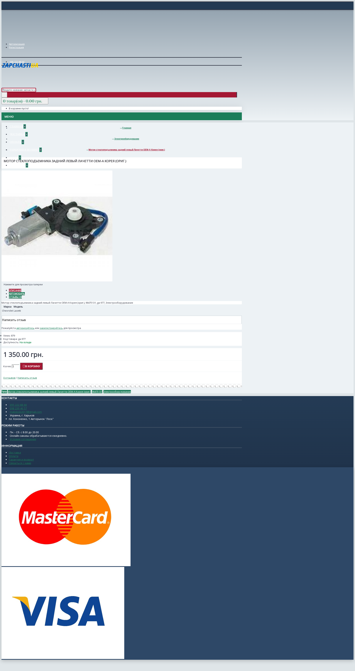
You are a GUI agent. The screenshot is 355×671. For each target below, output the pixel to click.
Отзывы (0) (15, 297)
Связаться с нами (20, 463)
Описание (15, 290)
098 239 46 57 (18, 408)
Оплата (13, 456)
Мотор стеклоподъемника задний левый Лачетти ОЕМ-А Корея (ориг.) (49, 391)
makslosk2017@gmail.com (26, 412)
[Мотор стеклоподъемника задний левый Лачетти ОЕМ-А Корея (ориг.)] (56, 280)
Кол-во (7, 366)
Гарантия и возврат (21, 459)
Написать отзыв (27, 377)
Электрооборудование (117, 391)
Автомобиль (17, 293)
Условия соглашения (23, 439)
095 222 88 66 (18, 405)
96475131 (97, 391)
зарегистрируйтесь (51, 328)
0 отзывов (9, 377)
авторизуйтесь (25, 328)
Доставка (15, 452)
